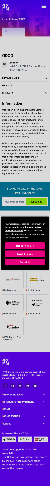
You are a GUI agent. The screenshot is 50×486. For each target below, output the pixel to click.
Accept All (25, 262)
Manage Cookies (25, 245)
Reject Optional (25, 253)
